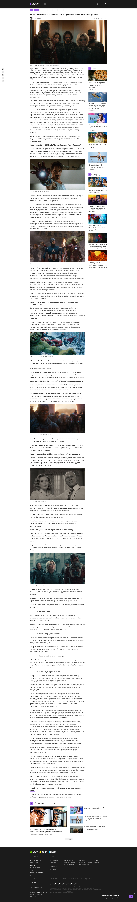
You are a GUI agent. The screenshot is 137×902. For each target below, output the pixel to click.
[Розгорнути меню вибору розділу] (45, 4)
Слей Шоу (53, 862)
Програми (82, 860)
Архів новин (33, 885)
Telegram (60, 788)
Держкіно (33, 865)
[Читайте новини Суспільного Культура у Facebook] (51, 883)
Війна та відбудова (52, 4)
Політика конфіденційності (38, 892)
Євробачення (34, 862)
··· (92, 4)
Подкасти (97, 862)
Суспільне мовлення (36, 887)
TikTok (32, 790)
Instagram (52, 788)
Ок (131, 896)
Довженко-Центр (35, 867)
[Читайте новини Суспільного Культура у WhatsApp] (71, 883)
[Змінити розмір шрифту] (105, 18)
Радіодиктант (34, 870)
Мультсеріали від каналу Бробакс (69, 863)
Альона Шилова (37, 18)
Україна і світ (43, 10)
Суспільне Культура (52, 90)
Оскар (32, 875)
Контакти (33, 882)
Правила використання (37, 890)
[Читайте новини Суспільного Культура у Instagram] (67, 883)
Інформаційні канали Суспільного (36, 895)
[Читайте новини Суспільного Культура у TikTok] (75, 883)
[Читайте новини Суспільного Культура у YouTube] (55, 883)
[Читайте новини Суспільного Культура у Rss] (63, 883)
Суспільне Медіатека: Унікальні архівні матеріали (56, 868)
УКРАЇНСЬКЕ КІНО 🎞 (73, 4)
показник (78, 696)
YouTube (77, 788)
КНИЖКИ (82, 4)
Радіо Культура (68, 860)
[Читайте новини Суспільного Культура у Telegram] (59, 883)
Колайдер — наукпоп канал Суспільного (85, 863)
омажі (80, 77)
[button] (3, 69)
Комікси (36, 10)
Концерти (96, 860)
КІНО (32, 10)
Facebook (44, 788)
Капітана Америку (39, 198)
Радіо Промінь (54, 860)
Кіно (55, 10)
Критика (50, 10)
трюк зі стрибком (68, 75)
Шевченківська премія (36, 872)
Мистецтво (60, 10)
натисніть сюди (69, 892)
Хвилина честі (63, 4)
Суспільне (69, 891)
